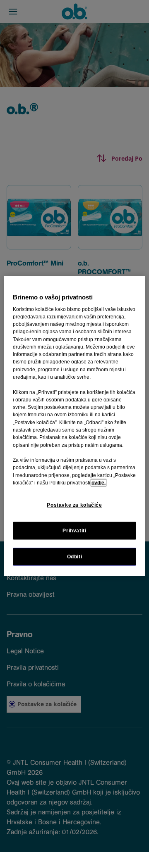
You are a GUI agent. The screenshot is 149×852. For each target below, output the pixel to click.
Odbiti (74, 557)
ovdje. (98, 483)
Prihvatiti (74, 531)
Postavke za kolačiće (74, 505)
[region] (74, 426)
